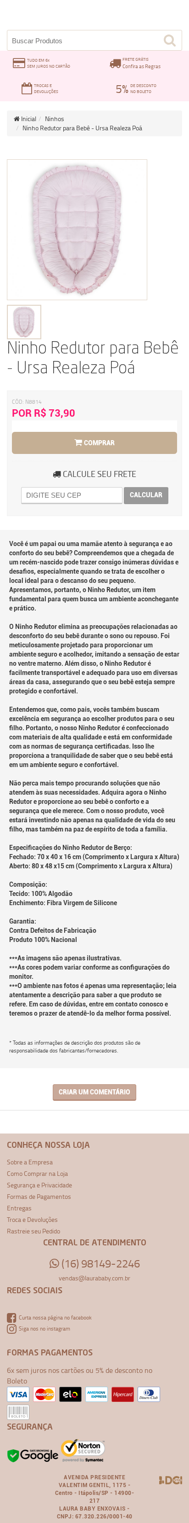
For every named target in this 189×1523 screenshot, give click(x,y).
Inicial (28, 118)
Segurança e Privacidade (39, 1184)
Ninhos (54, 118)
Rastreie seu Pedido (33, 1231)
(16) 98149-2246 (99, 1263)
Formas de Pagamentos (39, 1196)
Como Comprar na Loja (37, 1173)
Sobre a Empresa (30, 1161)
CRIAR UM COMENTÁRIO (94, 1092)
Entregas (19, 1207)
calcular (146, 495)
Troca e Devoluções (32, 1219)
